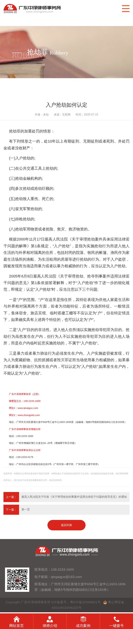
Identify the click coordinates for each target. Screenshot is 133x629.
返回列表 (66, 525)
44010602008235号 (67, 608)
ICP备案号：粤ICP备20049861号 (76, 602)
